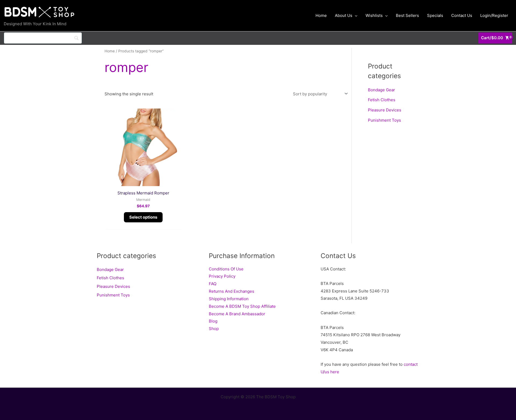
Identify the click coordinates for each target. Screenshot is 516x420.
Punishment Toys (384, 120)
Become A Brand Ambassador (237, 313)
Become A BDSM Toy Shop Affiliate (242, 306)
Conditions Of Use (226, 268)
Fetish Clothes (381, 99)
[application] (354, 15)
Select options (143, 217)
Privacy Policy (222, 276)
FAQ (212, 283)
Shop (214, 328)
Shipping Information (229, 298)
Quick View (143, 181)
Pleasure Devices (384, 110)
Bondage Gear (381, 89)
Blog (213, 321)
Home (110, 51)
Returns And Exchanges (231, 291)
